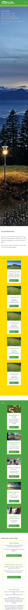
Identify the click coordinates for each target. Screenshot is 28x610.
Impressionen (12, 525)
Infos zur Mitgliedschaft (12, 555)
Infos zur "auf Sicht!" (12, 577)
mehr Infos (12, 280)
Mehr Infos (12, 306)
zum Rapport (12, 452)
